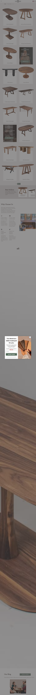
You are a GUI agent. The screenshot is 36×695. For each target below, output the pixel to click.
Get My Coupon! (11, 354)
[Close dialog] (30, 337)
